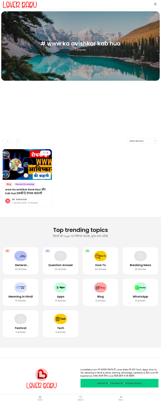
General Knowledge (24, 184)
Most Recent (137, 141)
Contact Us (116, 383)
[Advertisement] (80, 104)
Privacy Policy (133, 383)
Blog (9, 184)
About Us (102, 383)
